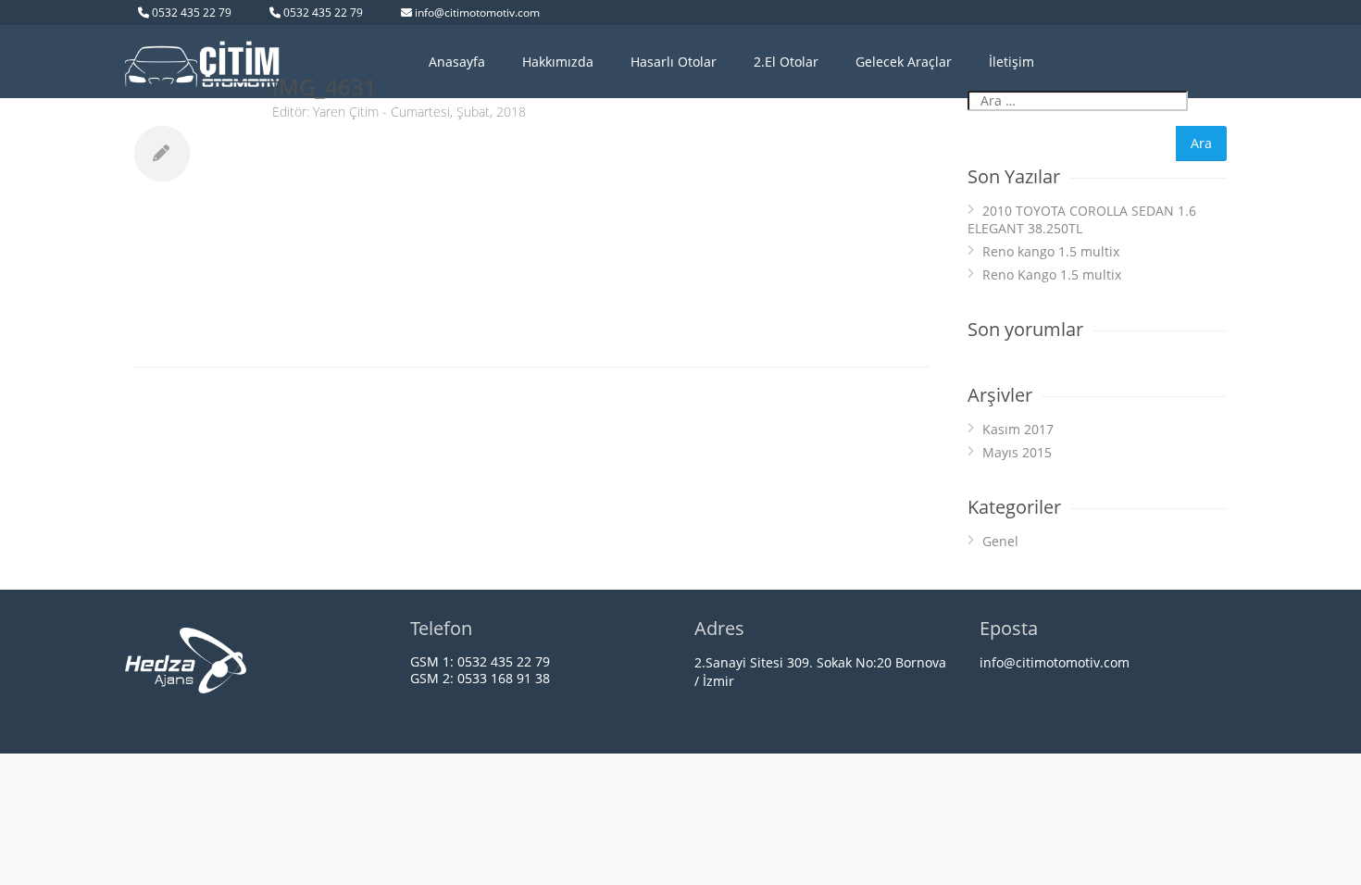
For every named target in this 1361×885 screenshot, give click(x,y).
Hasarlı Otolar (674, 61)
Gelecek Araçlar (903, 61)
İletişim (1011, 61)
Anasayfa (457, 61)
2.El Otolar (786, 61)
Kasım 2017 (1018, 429)
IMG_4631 (324, 86)
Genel (1000, 541)
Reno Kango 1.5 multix (1051, 274)
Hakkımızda (557, 61)
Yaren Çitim (346, 111)
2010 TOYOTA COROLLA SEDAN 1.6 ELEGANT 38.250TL (1082, 219)
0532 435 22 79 (191, 12)
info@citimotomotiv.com (477, 12)
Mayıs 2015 (1017, 452)
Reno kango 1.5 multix (1050, 251)
